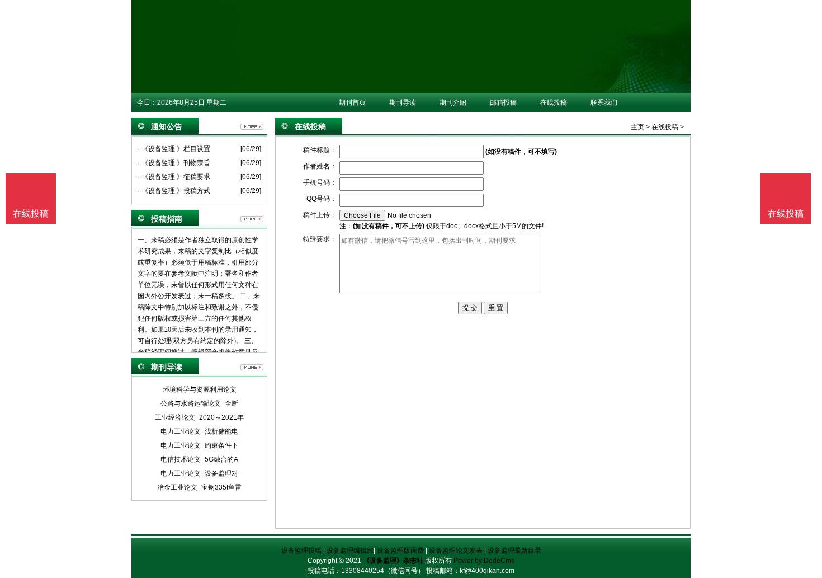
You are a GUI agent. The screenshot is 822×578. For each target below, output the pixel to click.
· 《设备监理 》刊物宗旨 (174, 163)
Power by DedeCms (483, 561)
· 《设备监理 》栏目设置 (174, 149)
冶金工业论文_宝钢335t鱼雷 (199, 487)
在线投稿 (553, 102)
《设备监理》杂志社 (393, 561)
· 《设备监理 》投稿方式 (174, 191)
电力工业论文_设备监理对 (199, 473)
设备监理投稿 (301, 550)
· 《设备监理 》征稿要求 (174, 177)
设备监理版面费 (400, 550)
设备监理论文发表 (456, 550)
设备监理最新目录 (514, 550)
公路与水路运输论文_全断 (199, 403)
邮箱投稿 (503, 102)
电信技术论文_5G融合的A (199, 459)
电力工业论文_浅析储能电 (199, 431)
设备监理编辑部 (350, 550)
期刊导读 (402, 102)
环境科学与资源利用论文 (200, 389)
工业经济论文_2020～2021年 (199, 417)
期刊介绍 (453, 102)
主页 (637, 127)
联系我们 (603, 102)
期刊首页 (352, 102)
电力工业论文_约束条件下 (199, 445)
